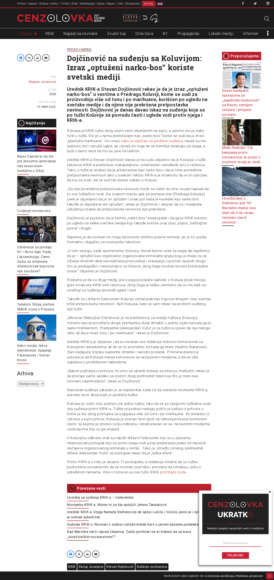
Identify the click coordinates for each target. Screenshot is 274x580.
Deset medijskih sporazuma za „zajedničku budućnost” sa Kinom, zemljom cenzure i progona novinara (241, 103)
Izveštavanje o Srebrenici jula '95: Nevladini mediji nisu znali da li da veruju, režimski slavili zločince (239, 210)
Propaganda (188, 33)
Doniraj (148, 3)
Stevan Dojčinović (120, 567)
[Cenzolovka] (61, 17)
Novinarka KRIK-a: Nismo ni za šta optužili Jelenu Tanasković (117, 505)
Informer (251, 33)
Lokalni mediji (221, 33)
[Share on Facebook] (20, 57)
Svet (120, 3)
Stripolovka (132, 3)
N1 (165, 33)
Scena (100, 3)
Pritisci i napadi (27, 3)
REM (49, 33)
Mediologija (87, 3)
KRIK (53, 94)
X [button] (270, 576)
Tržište (65, 3)
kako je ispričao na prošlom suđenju (152, 141)
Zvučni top (116, 33)
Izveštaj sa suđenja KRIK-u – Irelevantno (100, 497)
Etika (74, 3)
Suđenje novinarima (152, 567)
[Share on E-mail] (45, 57)
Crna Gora (144, 33)
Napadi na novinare (80, 33)
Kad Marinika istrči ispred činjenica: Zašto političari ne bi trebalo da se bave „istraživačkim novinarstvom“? (129, 534)
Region (111, 3)
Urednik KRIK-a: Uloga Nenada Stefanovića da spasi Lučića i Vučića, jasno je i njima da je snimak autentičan (137, 514)
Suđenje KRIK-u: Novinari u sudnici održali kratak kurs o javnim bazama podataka (132, 524)
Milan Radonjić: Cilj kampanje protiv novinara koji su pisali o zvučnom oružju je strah (241, 155)
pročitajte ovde (173, 472)
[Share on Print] (37, 57)
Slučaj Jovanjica (91, 567)
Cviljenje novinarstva (34, 211)
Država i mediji (48, 3)
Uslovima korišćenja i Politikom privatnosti (235, 576)
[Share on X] (29, 57)
